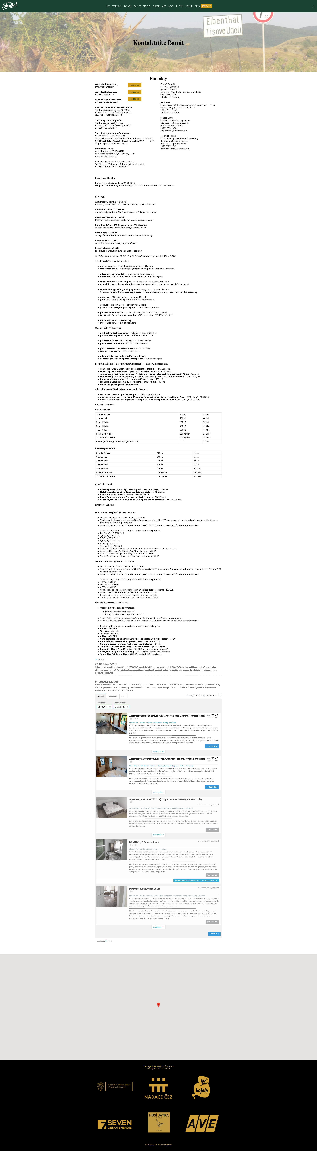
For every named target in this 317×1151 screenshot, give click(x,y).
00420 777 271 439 (169, 110)
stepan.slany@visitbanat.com (174, 130)
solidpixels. (167, 1144)
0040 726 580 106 (168, 94)
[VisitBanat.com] (10, 6)
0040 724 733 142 (168, 146)
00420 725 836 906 (169, 128)
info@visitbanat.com (170, 97)
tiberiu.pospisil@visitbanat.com (175, 148)
